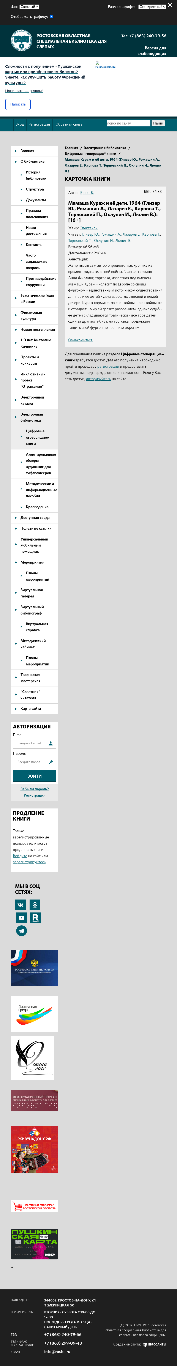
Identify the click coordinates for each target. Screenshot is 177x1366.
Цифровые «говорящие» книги (37, 437)
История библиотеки (36, 175)
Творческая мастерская (30, 678)
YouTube (21, 915)
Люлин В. (123, 241)
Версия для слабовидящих (151, 51)
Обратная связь (68, 124)
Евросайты (157, 1344)
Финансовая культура (31, 316)
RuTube (35, 915)
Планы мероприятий (37, 576)
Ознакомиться (80, 340)
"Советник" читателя (30, 695)
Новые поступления (38, 330)
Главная (27, 151)
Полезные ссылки (36, 529)
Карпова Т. (151, 234)
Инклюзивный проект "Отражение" (33, 380)
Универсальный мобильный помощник (34, 545)
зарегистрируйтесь (29, 862)
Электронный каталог (32, 400)
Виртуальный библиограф (32, 610)
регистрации (108, 367)
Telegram (21, 928)
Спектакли (89, 228)
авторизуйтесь (98, 379)
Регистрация (39, 124)
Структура (35, 189)
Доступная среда (35, 518)
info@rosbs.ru (57, 1352)
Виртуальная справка (37, 627)
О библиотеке (32, 162)
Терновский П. (80, 241)
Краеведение (37, 507)
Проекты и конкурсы (30, 360)
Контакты (34, 245)
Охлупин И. (104, 241)
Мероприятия (32, 562)
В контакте (20, 905)
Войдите (20, 856)
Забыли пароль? (35, 789)
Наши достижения (36, 231)
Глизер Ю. (90, 234)
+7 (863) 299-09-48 (63, 1343)
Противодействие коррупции (41, 282)
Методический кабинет (33, 644)
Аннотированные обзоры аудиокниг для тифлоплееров (41, 464)
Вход (20, 124)
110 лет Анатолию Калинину (36, 343)
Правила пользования (37, 214)
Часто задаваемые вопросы (36, 262)
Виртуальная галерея (32, 593)
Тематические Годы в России (37, 299)
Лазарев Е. (132, 234)
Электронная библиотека (32, 418)
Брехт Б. (87, 193)
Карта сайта (31, 709)
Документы (36, 200)
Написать (18, 104)
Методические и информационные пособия (41, 490)
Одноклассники (35, 902)
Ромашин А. (111, 234)
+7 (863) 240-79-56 (147, 36)
